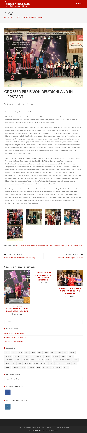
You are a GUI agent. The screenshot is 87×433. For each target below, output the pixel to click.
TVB (38, 367)
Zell (65, 367)
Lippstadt (57, 246)
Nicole (63, 246)
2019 (39, 352)
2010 (7, 352)
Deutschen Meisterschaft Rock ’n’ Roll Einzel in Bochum (17, 308)
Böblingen (27, 356)
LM (14, 363)
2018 (22, 104)
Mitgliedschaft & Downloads (33, 428)
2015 (13, 352)
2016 (20, 352)
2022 (46, 352)
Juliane (40, 360)
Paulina (67, 363)
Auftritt (17, 356)
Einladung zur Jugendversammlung (15, 337)
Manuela (28, 363)
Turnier (79, 246)
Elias (20, 246)
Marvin (43, 363)
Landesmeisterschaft (62, 360)
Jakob (26, 360)
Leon (7, 363)
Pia (67, 246)
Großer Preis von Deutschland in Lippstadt (29, 17)
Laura (75, 360)
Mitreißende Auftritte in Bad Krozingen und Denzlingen (70, 290)
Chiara (55, 356)
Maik (19, 363)
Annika (8, 356)
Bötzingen (38, 356)
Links (19, 428)
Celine (48, 356)
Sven (75, 246)
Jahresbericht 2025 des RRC (13, 341)
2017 (26, 352)
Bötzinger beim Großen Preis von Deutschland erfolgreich (43, 276)
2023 (52, 352)
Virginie (46, 367)
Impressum (49, 428)
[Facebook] (8, 392)
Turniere (30, 104)
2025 (65, 352)
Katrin (51, 246)
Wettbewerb (56, 367)
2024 (59, 352)
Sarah (8, 367)
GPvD (24, 246)
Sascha (70, 246)
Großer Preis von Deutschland (37, 246)
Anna (72, 352)
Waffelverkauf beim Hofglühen (14, 333)
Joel (32, 360)
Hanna (17, 360)
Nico (51, 363)
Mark (36, 363)
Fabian (70, 356)
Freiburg (9, 360)
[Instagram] (8, 407)
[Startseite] (5, 17)
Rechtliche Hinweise (62, 428)
